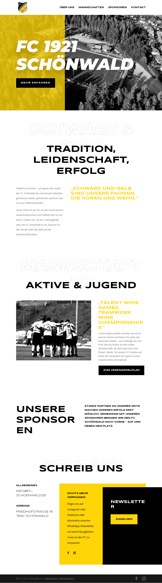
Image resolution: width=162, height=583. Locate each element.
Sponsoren (117, 7)
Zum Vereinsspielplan (121, 370)
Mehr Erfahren (35, 83)
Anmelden (124, 519)
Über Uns (67, 7)
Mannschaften (91, 7)
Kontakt (138, 7)
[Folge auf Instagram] (74, 552)
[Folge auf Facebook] (68, 552)
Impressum (51, 578)
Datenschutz (66, 578)
